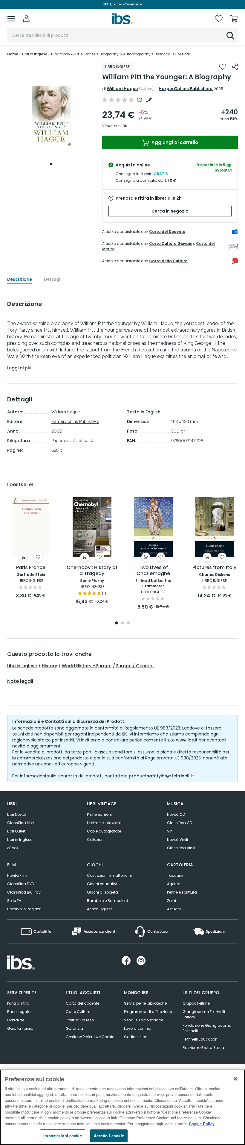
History (49, 666)
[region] (122, 1107)
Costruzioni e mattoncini (109, 875)
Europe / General (135, 666)
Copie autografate (104, 831)
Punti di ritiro (18, 1003)
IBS (124, 125)
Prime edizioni (99, 814)
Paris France (30, 568)
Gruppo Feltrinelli (197, 1003)
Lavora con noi (137, 1028)
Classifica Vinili (181, 847)
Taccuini (175, 875)
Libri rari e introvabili (104, 822)
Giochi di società (102, 892)
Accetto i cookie (109, 1135)
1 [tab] (51, 164)
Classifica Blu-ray (24, 892)
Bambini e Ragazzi (24, 909)
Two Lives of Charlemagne (153, 571)
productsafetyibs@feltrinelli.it (161, 776)
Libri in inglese (22, 666)
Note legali (20, 681)
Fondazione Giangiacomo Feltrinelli (207, 1028)
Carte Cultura (78, 1011)
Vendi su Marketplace (143, 1020)
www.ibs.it (186, 740)
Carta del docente (82, 1003)
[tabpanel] (51, 116)
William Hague (122, 89)
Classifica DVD (20, 883)
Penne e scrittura (182, 892)
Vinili (171, 831)
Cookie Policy (202, 1123)
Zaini (171, 900)
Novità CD (176, 814)
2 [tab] (122, 623)
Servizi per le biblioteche (145, 1003)
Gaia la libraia (20, 1028)
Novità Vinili (177, 839)
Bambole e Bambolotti (107, 900)
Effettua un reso (80, 1020)
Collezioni (96, 839)
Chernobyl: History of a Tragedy (92, 571)
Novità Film (17, 875)
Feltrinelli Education (200, 1039)
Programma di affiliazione (148, 1011)
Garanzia (74, 1028)
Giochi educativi (102, 883)
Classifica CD (179, 822)
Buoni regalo (18, 1011)
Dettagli (52, 279)
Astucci (174, 909)
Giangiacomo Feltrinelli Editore (204, 1014)
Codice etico (135, 1036)
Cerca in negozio (170, 211)
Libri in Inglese (19, 839)
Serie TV (14, 900)
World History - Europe (86, 666)
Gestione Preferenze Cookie (90, 1036)
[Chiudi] (235, 1078)
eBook (12, 847)
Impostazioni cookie (62, 1135)
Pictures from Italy (214, 568)
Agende (174, 883)
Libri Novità (17, 814)
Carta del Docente (167, 231)
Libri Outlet (16, 831)
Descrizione (19, 279)
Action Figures (100, 909)
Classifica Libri (20, 822)
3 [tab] (128, 623)
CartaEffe (15, 1020)
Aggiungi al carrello (174, 142)
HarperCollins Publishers (185, 89)
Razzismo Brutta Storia (203, 1047)
